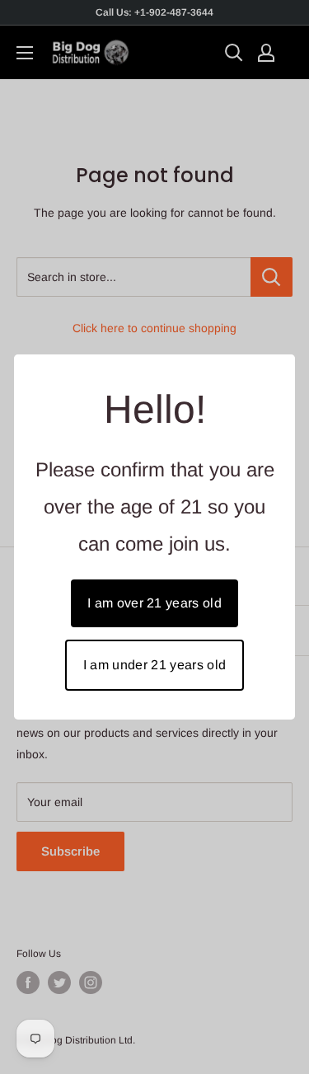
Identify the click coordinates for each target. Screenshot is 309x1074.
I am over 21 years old (154, 603)
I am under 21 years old (154, 665)
